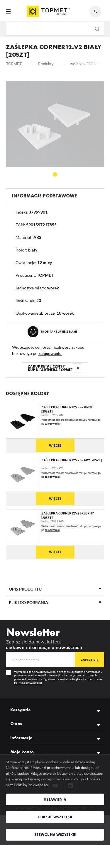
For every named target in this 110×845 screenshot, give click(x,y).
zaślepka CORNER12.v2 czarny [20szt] (67, 409)
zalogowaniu (50, 353)
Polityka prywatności (28, 682)
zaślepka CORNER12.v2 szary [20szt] (71, 460)
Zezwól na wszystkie (55, 834)
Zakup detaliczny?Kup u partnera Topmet (50, 368)
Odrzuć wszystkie (55, 817)
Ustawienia (55, 799)
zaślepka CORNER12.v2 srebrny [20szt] (67, 515)
